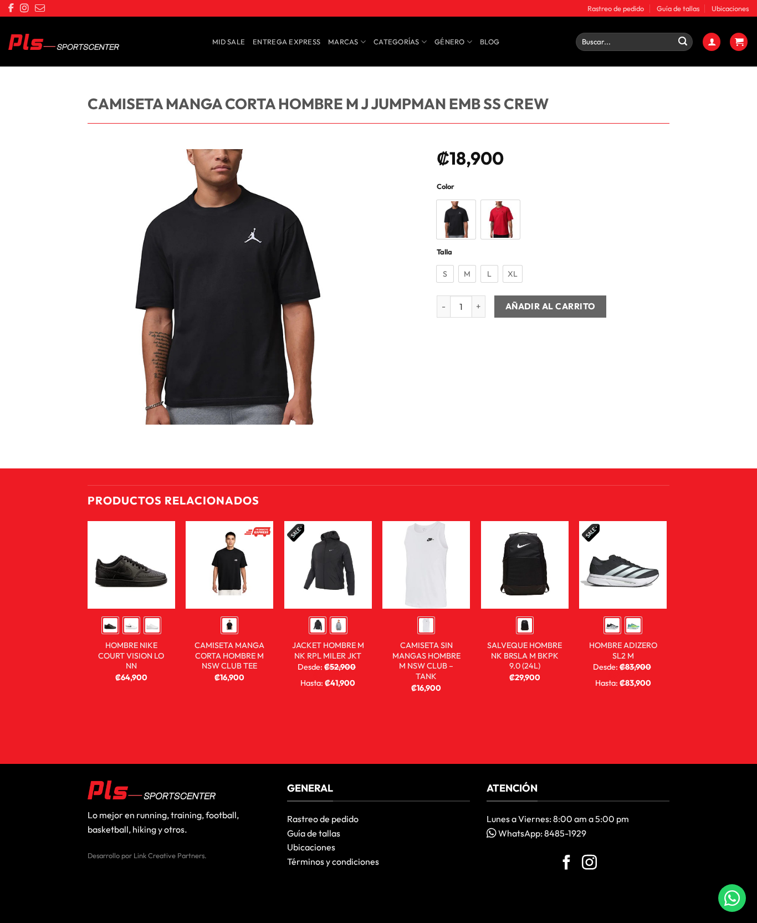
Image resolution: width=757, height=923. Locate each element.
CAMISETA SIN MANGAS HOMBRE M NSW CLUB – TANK (426, 660)
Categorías (397, 41)
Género (449, 41)
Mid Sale (228, 41)
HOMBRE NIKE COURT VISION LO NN (131, 655)
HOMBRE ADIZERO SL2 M (623, 650)
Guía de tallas (678, 8)
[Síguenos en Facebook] (566, 863)
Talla (444, 252)
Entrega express (286, 41)
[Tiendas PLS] (63, 42)
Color (445, 187)
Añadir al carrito (550, 306)
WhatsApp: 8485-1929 (541, 833)
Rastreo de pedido (615, 8)
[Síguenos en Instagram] (589, 863)
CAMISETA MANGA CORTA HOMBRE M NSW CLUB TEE (229, 655)
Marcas (343, 41)
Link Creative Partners (169, 855)
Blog (489, 41)
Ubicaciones (730, 8)
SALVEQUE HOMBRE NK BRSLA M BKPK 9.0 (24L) (524, 655)
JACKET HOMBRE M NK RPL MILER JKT (328, 650)
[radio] (456, 219)
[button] (711, 42)
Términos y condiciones (333, 861)
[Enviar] (682, 42)
